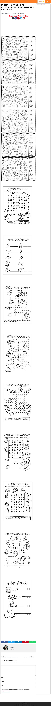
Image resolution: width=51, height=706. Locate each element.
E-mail (2, 681)
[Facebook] (15, 18)
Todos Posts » (12, 649)
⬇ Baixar (18, 48)
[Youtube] (24, 18)
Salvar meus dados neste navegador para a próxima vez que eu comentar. (16, 689)
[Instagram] (13, 18)
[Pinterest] (18, 18)
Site (2, 685)
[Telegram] (21, 18)
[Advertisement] (18, 27)
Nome (2, 677)
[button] (18, 1)
